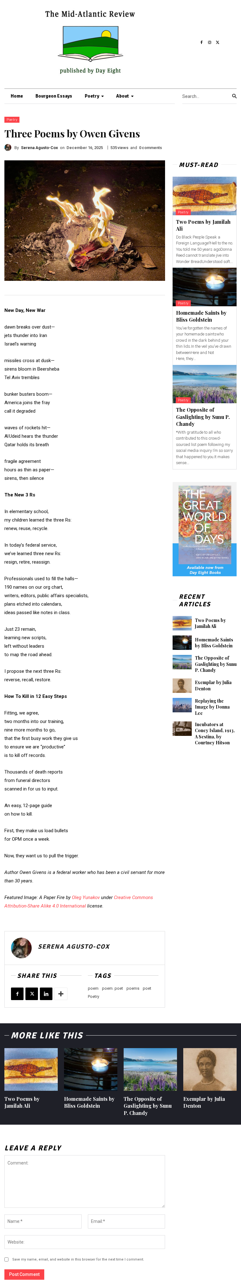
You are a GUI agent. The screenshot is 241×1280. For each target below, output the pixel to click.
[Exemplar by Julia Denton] (182, 685)
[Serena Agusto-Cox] (9, 147)
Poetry (12, 120)
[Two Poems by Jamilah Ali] (205, 196)
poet (147, 988)
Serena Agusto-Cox (39, 147)
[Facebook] (201, 42)
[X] (217, 42)
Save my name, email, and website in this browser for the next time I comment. (78, 1259)
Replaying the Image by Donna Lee (212, 707)
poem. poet (112, 988)
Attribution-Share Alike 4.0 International (45, 906)
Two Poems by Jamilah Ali (210, 623)
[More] (60, 994)
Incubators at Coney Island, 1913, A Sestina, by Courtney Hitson (215, 733)
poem (93, 988)
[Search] (234, 96)
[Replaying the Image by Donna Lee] (182, 705)
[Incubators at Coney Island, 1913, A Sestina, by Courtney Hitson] (182, 728)
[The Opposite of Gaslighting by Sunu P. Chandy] (205, 384)
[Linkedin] (46, 994)
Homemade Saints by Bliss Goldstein (201, 316)
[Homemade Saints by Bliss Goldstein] (205, 287)
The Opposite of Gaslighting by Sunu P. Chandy (203, 416)
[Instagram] (209, 42)
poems (132, 988)
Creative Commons (133, 897)
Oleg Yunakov (86, 897)
